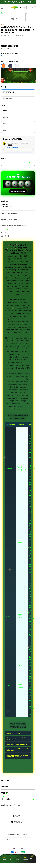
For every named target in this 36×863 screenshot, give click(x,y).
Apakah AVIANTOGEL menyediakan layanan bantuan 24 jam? (17, 755)
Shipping (10, 48)
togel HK (21, 343)
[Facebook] (2, 236)
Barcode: (14, 35)
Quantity (4, 158)
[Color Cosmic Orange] (3, 66)
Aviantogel (10, 256)
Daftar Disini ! (26, 3)
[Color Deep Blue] (10, 66)
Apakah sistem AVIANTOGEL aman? (17, 744)
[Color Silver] (17, 66)
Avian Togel (19, 302)
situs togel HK (25, 373)
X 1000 (5, 117)
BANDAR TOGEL (8, 92)
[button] (2, 7)
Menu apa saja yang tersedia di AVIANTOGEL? (16, 738)
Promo (4, 859)
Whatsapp (25, 859)
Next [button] (34, 2)
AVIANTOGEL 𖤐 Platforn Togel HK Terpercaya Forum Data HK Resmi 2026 (18, 2)
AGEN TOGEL (7, 99)
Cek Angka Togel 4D (18, 191)
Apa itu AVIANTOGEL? (13, 733)
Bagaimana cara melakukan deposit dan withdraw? (17, 749)
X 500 (5, 124)
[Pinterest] (8, 236)
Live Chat (31, 859)
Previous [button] (2, 2)
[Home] (14, 7)
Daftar (17, 859)
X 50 (4, 130)
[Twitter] (5, 236)
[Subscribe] (29, 839)
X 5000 (5, 111)
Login (10, 859)
